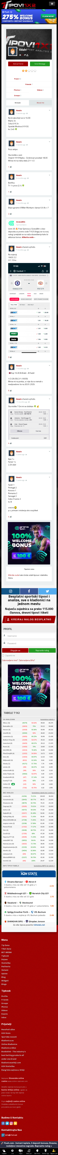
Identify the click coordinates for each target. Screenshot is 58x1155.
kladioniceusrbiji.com (11, 1062)
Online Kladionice (9, 1044)
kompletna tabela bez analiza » (43, 793)
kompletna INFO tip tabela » (44, 866)
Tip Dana (5, 945)
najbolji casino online (15, 1101)
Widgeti (5, 980)
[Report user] (27, 55)
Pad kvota (5, 966)
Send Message (39, 63)
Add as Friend (18, 63)
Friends (29, 84)
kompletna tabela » (48, 719)
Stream (18, 102)
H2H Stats (5, 1033)
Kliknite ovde (28, 237)
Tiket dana (6, 948)
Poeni (17, 78)
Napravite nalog (42, 650)
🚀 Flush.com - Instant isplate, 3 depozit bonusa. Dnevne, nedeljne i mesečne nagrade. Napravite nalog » (29, 1144)
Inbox (3, 1017)
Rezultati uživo (8, 1029)
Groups (17, 95)
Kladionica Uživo (8, 1047)
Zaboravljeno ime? (10, 660)
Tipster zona (29, 569)
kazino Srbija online (10, 1089)
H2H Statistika (7, 1066)
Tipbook (5, 955)
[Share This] (25, 55)
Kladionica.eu (7, 1040)
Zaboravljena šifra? (27, 660)
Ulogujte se (15, 650)
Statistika (5, 962)
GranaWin (20, 221)
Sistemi (4, 969)
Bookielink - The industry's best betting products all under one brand (13, 1055)
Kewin (19, 110)
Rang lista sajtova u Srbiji (12, 1069)
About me (40, 102)
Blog (3, 977)
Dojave (4, 959)
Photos (17, 90)
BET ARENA (6, 952)
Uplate (4, 973)
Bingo (4, 984)
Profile (4, 996)
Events (4, 1013)
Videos (40, 90)
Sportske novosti (9, 1036)
